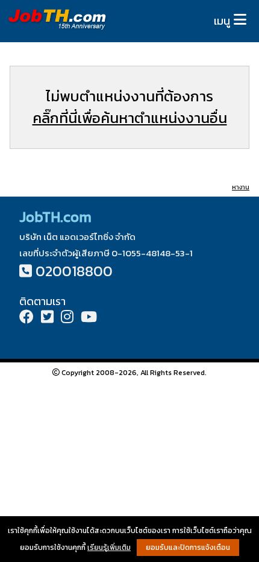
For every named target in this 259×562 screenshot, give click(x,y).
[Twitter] (47, 318)
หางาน (240, 187)
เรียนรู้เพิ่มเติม (109, 547)
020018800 (74, 271)
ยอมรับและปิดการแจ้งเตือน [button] (188, 547)
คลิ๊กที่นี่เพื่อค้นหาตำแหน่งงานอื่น (130, 117)
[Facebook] (26, 318)
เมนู (222, 21)
